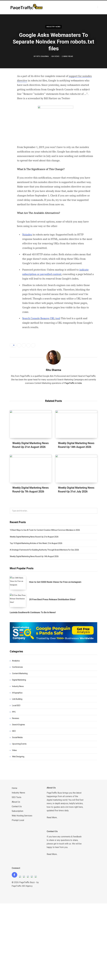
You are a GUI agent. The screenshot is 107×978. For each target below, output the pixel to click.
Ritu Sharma (43, 56)
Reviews (15, 718)
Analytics (16, 661)
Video (14, 750)
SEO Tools (16, 797)
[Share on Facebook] (8, 83)
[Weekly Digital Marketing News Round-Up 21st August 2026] (31, 424)
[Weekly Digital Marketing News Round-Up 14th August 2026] (76, 424)
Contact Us (17, 806)
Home (14, 788)
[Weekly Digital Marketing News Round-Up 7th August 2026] (31, 469)
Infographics (17, 693)
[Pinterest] (8, 97)
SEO (14, 731)
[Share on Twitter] (8, 90)
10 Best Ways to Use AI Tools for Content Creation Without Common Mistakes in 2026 (45, 530)
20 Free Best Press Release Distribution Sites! (52, 599)
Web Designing (18, 757)
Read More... (52, 817)
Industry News (53, 27)
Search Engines (18, 725)
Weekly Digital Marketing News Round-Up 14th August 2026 (34, 556)
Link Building (17, 699)
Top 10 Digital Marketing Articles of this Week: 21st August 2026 (36, 543)
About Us (16, 802)
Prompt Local (18, 820)
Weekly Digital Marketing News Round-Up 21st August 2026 (34, 537)
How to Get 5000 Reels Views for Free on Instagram (55, 582)
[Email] (8, 111)
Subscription (17, 811)
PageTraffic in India (73, 383)
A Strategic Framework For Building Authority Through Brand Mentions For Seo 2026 (44, 550)
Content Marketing (20, 673)
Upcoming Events (19, 744)
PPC (14, 712)
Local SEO (16, 705)
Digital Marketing (19, 680)
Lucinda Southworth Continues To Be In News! (33, 612)
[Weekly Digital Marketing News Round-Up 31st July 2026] (76, 469)
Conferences (17, 667)
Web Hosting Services (22, 815)
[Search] (100, 7)
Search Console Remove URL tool (41, 318)
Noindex (27, 234)
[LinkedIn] (8, 104)
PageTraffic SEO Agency (22, 886)
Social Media (17, 737)
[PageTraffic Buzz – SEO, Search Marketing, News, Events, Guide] (27, 7)
